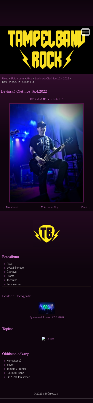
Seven (10, 364)
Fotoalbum (17, 78)
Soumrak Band (15, 373)
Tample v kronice (17, 368)
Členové (12, 271)
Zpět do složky (49, 207)
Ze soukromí (14, 284)
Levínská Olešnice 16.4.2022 (52, 78)
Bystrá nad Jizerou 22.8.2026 (46, 317)
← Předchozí (10, 207)
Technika (12, 280)
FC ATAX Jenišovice (18, 377)
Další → (86, 207)
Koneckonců (14, 360)
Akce (29, 78)
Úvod (5, 78)
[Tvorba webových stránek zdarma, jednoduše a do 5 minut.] (57, 394)
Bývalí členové (15, 267)
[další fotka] (85, 152)
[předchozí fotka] (8, 152)
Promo (10, 276)
